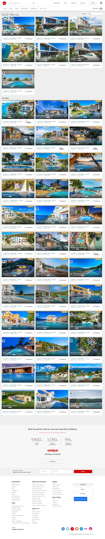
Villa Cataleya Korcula (42, 353)
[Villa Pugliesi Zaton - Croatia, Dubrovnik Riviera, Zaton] (85, 109)
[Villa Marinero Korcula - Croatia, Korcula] (85, 162)
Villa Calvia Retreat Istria (9, 405)
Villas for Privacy (36, 500)
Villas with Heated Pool (38, 486)
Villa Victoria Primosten (77, 32)
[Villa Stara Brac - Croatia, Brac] (52, 135)
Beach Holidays (36, 511)
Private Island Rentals (17, 515)
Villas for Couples (37, 501)
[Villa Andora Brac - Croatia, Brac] (52, 399)
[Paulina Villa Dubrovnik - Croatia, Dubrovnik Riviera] (52, 267)
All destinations (16, 485)
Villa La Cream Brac (41, 247)
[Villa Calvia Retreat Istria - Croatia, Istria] (18, 399)
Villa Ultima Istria (7, 300)
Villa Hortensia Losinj (8, 195)
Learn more (52, 461)
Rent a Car (55, 500)
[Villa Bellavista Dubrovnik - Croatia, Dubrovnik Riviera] (85, 346)
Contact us (55, 486)
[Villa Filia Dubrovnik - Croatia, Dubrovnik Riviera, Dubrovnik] (85, 214)
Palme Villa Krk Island (76, 326)
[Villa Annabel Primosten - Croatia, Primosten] (85, 52)
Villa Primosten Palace (9, 85)
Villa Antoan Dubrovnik (9, 247)
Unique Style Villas (17, 521)
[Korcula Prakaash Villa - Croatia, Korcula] (18, 135)
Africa (13, 494)
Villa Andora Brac (41, 405)
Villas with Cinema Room (39, 496)
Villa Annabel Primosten (77, 59)
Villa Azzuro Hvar (75, 300)
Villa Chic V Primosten (42, 32)
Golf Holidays (35, 519)
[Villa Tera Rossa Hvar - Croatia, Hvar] (85, 373)
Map (12, 60)
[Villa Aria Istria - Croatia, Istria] (18, 162)
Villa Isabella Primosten (9, 32)
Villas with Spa (36, 498)
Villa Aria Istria (7, 168)
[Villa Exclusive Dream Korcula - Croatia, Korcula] (52, 294)
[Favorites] (3, 20)
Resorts (14, 519)
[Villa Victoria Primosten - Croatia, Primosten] (85, 26)
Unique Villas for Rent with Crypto (21, 523)
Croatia (6, 13)
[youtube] (77, 529)
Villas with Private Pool (38, 485)
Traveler (54, 502)
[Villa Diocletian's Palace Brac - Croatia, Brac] (85, 241)
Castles (14, 517)
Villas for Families (37, 503)
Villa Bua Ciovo (40, 168)
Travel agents (56, 488)
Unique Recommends (17, 506)
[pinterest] (73, 529)
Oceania (14, 492)
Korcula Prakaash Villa (9, 142)
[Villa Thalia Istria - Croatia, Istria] (85, 399)
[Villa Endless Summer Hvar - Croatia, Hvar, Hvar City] (18, 214)
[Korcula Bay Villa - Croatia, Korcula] (18, 373)
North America (16, 496)
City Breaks (35, 517)
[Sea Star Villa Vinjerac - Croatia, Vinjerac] (52, 320)
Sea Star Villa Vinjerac (42, 326)
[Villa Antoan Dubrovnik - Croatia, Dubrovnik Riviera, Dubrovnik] (18, 241)
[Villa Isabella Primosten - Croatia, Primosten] (18, 26)
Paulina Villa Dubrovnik (42, 274)
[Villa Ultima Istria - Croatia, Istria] (18, 294)
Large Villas (15, 511)
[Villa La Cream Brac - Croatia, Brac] (52, 241)
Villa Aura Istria (7, 353)
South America (16, 498)
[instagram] (91, 529)
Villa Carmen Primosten (43, 59)
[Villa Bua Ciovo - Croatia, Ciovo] (52, 162)
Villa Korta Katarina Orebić (43, 195)
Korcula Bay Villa (7, 379)
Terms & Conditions (57, 494)
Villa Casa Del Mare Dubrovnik (44, 221)
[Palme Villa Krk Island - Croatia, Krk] (85, 320)
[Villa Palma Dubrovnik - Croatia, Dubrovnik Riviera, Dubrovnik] (52, 373)
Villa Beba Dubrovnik (76, 195)
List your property (57, 490)
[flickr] (86, 529)
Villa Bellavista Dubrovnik (77, 353)
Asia (13, 488)
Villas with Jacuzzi (37, 488)
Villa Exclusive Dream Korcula (44, 300)
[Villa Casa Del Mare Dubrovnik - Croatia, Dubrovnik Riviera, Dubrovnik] (52, 214)
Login (82, 484)
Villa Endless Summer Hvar (12, 221)
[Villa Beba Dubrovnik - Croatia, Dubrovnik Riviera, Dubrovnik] (85, 188)
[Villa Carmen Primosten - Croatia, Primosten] (52, 52)
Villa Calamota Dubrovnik (77, 274)
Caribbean (14, 490)
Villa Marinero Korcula (76, 168)
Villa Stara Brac (40, 142)
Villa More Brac (74, 142)
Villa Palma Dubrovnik (42, 379)
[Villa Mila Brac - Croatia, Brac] (18, 109)
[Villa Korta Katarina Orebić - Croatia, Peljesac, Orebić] (52, 188)
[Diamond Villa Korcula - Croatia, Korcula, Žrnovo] (52, 109)
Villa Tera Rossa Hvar (76, 379)
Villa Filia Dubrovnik (75, 221)
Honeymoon (35, 515)
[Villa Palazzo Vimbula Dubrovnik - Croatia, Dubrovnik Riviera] (18, 267)
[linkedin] (82, 529)
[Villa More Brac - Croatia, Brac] (85, 135)
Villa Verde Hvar (7, 326)
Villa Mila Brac (6, 115)
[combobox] (94, 14)
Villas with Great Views (38, 494)
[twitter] (68, 529)
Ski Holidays (35, 513)
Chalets (14, 513)
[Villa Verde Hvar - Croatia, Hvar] (18, 320)
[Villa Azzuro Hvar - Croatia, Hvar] (85, 294)
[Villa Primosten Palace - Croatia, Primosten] (18, 78)
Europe (14, 486)
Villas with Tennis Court (38, 492)
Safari (33, 521)
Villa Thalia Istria (74, 405)
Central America (16, 500)
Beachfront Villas (16, 510)
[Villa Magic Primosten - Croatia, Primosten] (18, 52)
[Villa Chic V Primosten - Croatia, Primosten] (52, 26)
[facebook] (63, 529)
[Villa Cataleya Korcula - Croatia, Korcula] (52, 346)
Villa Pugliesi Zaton (78, 115)
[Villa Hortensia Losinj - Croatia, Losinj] (18, 188)
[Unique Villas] (4, 3)
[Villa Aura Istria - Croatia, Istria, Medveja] (18, 346)
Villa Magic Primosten (9, 59)
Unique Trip (55, 504)
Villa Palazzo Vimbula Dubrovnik (11, 274)
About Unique (56, 485)
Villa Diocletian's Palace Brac (78, 247)
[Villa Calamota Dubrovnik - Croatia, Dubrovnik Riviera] (85, 267)
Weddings (35, 523)
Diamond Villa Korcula (42, 115)
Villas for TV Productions (39, 505)
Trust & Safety (56, 492)
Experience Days (56, 506)
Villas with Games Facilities (39, 490)
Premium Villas (16, 508)
